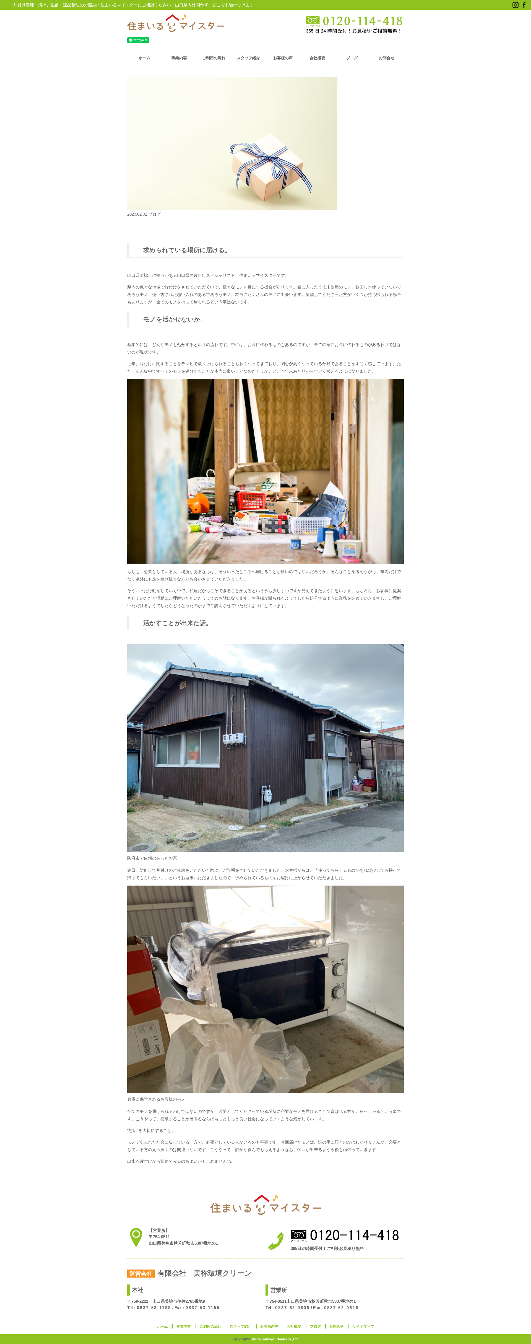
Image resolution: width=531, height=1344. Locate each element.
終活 (369, 227)
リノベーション (148, 227)
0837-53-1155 (203, 1308)
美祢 (379, 227)
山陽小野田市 (290, 227)
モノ (130, 227)
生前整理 (346, 227)
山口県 (272, 227)
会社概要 (317, 58)
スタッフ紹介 (248, 58)
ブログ (352, 58)
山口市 (258, 227)
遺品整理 (140, 235)
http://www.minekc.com (150, 1314)
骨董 (153, 235)
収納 (213, 227)
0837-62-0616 (341, 1308)
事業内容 (179, 58)
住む (180, 227)
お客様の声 (283, 58)
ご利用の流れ (213, 58)
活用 (319, 227)
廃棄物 (308, 227)
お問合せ (386, 58)
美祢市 (391, 227)
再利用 (192, 227)
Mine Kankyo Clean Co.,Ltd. (276, 1339)
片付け (331, 227)
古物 (223, 227)
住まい (169, 227)
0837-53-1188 (154, 1308)
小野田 (235, 227)
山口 (246, 227)
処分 (203, 227)
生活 (359, 227)
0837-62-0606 (292, 1308)
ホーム (144, 58)
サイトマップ (363, 1326)
